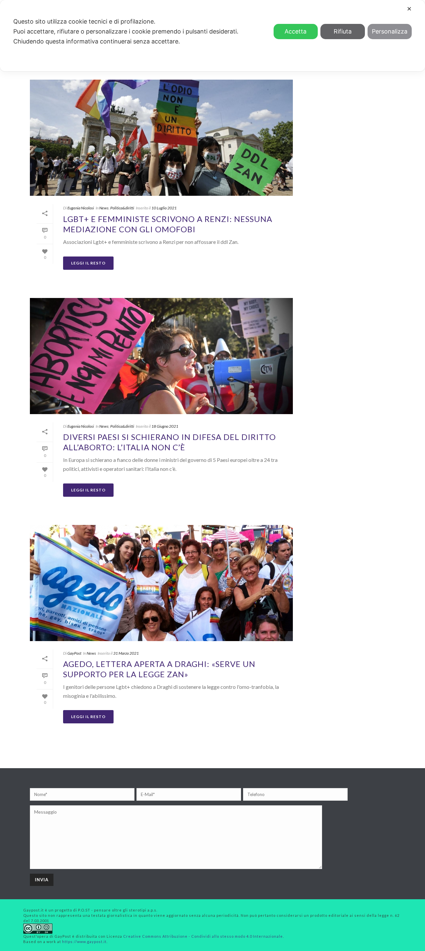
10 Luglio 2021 (164, 207)
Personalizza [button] (389, 31)
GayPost (74, 653)
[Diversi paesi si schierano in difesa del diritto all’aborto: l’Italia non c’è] (161, 356)
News (104, 207)
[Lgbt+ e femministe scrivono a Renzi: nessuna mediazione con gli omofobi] (161, 138)
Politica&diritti (122, 207)
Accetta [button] (295, 31)
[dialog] (212, 35)
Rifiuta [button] (343, 31)
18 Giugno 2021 (164, 426)
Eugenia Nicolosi (80, 207)
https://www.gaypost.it (84, 941)
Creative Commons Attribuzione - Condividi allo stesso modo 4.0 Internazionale (203, 936)
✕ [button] (409, 8)
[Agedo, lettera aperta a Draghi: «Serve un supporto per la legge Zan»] (161, 583)
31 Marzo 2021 (126, 653)
